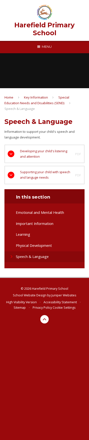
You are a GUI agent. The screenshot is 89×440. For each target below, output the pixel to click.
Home (8, 97)
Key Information (36, 97)
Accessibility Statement (60, 302)
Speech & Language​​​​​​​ (19, 108)
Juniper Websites (63, 295)
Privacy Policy (42, 307)
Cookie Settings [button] (64, 307)
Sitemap (20, 307)
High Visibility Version (21, 302)
